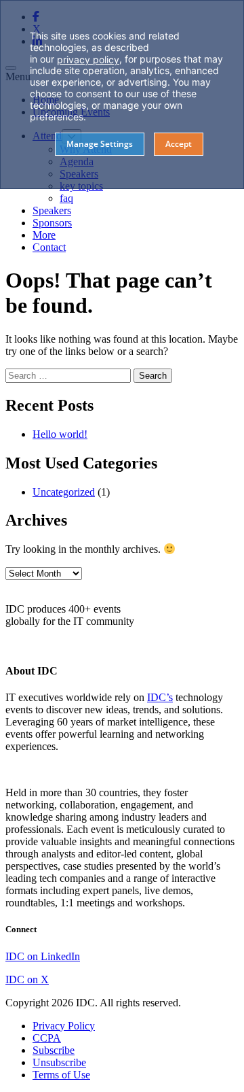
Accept (178, 144)
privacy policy (88, 59)
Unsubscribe (59, 1062)
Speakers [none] (52, 210)
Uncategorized (64, 492)
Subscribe (54, 1050)
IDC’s (160, 697)
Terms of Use (61, 1074)
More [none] (44, 235)
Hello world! (60, 434)
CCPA (47, 1038)
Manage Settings (99, 144)
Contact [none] (49, 247)
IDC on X (27, 979)
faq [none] (66, 198)
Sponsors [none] (52, 222)
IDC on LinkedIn (42, 956)
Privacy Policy (64, 1025)
